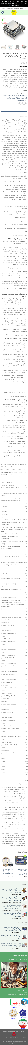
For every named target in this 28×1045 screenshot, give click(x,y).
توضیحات (25, 112)
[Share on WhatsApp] (25, 103)
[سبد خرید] (2, 12)
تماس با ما (12, 1037)
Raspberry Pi (19, 51)
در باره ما (17, 1037)
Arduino (9, 95)
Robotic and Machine (16, 98)
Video (16, 1038)
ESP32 (6, 97)
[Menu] (26, 12)
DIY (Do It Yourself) (15, 95)
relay (10, 98)
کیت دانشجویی (21, 100)
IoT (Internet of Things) (13, 97)
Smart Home (24, 98)
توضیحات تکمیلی (23, 116)
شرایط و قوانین (23, 1037)
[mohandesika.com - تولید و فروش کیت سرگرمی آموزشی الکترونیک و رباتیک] (14, 12)
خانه (26, 51)
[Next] (2, 30)
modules (20, 97)
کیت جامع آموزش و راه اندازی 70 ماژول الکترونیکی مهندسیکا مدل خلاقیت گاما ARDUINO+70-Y (21, 871)
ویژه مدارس (8, 1038)
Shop (12, 1038)
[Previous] (24, 30)
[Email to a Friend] (22, 103)
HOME (20, 1038)
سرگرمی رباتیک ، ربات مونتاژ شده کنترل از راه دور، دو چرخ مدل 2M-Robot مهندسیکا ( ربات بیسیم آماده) (8, 871)
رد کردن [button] (10, 5)
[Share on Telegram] (20, 103)
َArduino (5, 95)
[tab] (14, 112)
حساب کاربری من (6, 1037)
